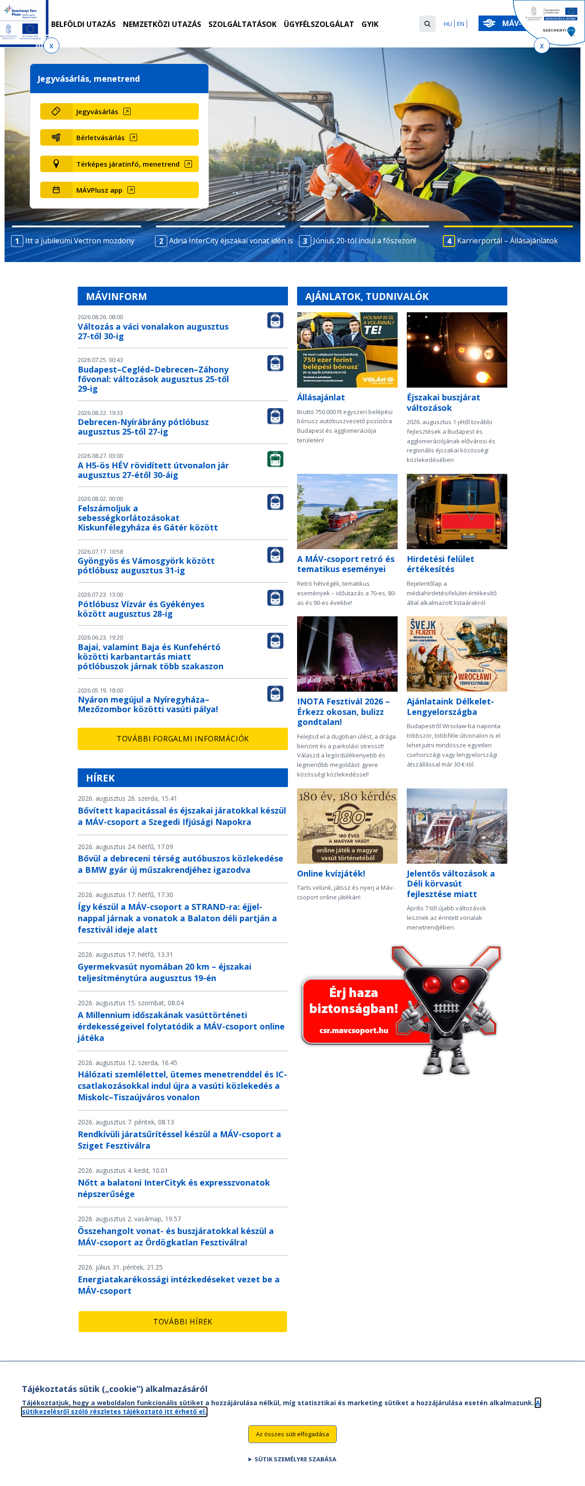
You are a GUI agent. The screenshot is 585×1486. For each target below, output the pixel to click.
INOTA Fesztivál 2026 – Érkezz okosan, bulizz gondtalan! (343, 711)
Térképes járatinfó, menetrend (128, 163)
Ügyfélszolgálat (319, 24)
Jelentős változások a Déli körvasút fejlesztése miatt (451, 883)
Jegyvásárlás (97, 111)
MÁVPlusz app (99, 189)
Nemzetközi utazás (162, 24)
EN (460, 24)
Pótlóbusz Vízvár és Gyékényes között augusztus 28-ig (141, 609)
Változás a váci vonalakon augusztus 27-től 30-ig (153, 331)
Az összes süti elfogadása (292, 1434)
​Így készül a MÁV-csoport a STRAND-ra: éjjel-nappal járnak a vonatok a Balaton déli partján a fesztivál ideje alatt (177, 918)
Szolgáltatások (242, 24)
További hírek (183, 1322)
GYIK (370, 24)
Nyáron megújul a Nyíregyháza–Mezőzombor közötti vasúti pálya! (148, 704)
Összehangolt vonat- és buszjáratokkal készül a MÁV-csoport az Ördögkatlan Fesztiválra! (176, 1236)
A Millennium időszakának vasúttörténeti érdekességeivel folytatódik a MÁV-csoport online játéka (181, 1026)
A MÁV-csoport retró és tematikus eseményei (345, 564)
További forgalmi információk (183, 739)
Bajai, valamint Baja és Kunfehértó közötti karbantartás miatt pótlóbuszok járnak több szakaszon (150, 656)
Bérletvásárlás (100, 137)
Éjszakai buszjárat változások (443, 402)
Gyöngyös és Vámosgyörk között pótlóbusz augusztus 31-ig (146, 565)
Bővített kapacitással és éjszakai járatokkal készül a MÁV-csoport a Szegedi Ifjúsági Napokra (182, 816)
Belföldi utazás (83, 24)
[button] (427, 24)
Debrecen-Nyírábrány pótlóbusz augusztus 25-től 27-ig (143, 426)
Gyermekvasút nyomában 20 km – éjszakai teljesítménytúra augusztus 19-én (164, 972)
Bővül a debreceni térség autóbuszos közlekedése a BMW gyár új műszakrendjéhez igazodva (180, 864)
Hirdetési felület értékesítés (440, 564)
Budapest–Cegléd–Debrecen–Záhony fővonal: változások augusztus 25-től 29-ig (153, 379)
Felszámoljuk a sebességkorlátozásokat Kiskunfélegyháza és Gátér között (148, 518)
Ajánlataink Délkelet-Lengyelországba (450, 706)
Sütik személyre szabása (295, 1459)
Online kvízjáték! (331, 873)
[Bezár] (51, 45)
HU (448, 24)
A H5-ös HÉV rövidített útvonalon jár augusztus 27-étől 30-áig (153, 470)
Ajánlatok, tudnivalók (367, 296)
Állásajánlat (321, 397)
